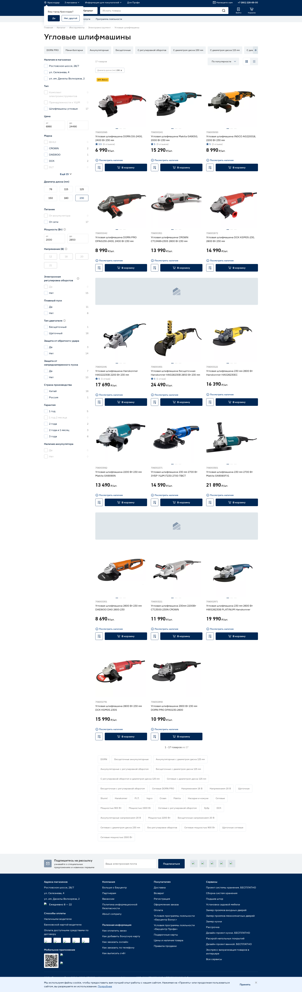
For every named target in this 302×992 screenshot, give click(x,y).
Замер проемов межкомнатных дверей (230, 915)
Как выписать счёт (114, 953)
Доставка (160, 887)
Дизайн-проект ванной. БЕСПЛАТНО (229, 944)
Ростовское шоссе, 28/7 (59, 887)
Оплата (158, 910)
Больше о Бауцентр (114, 887)
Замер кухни (214, 921)
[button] (53, 50)
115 (66, 189)
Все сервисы (214, 959)
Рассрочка (212, 927)
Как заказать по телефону (118, 947)
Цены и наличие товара (168, 940)
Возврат (159, 893)
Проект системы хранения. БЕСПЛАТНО (231, 887)
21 (50, 265)
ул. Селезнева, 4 (54, 893)
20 (81, 256)
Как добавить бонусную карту (121, 936)
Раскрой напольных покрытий (225, 938)
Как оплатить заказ (114, 930)
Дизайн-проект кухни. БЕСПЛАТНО (228, 932)
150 (50, 198)
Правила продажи (165, 946)
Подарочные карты (166, 934)
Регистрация (162, 898)
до (70, 123)
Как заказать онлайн (115, 941)
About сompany (112, 913)
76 (50, 189)
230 (82, 198)
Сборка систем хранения (221, 893)
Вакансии (108, 898)
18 (66, 256)
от (47, 123)
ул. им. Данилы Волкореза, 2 (62, 898)
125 (82, 189)
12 (50, 256)
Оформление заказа (166, 904)
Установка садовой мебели (223, 904)
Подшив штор (214, 898)
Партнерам (109, 893)
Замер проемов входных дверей (226, 910)
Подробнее (105, 986)
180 (66, 198)
